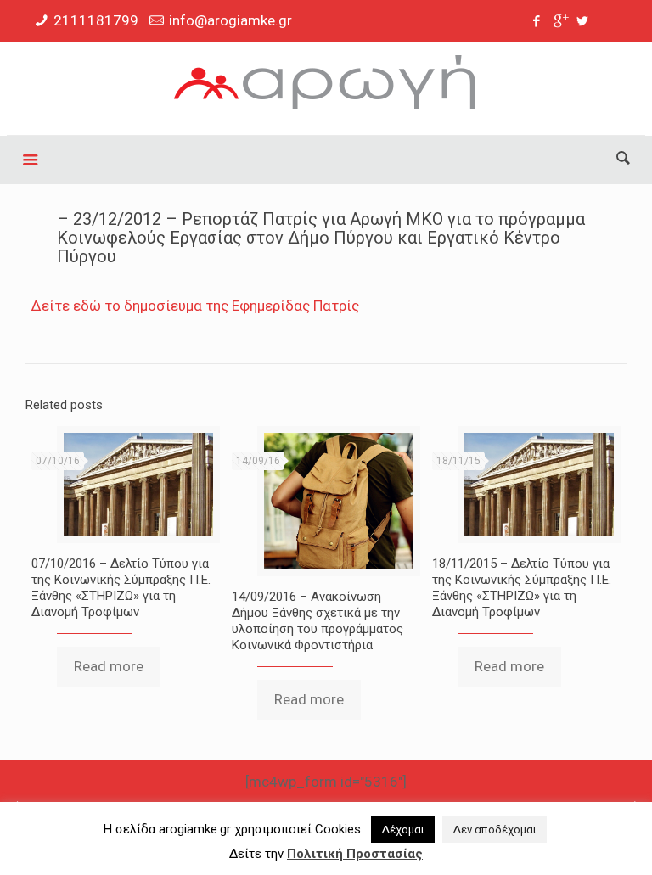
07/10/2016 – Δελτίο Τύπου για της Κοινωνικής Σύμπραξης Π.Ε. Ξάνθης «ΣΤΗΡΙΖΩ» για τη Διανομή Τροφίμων (121, 588)
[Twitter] (583, 21)
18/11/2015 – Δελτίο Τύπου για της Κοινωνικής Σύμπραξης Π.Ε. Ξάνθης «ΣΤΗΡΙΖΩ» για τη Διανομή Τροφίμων (521, 588)
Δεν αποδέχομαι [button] (494, 829)
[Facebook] (537, 21)
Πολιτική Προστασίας (355, 853)
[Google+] (560, 21)
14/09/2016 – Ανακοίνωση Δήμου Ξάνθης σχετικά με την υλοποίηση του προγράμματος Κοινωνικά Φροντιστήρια (317, 621)
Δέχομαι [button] (402, 829)
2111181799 (95, 20)
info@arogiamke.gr (230, 20)
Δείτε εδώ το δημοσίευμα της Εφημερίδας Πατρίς (195, 305)
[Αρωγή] (325, 88)
